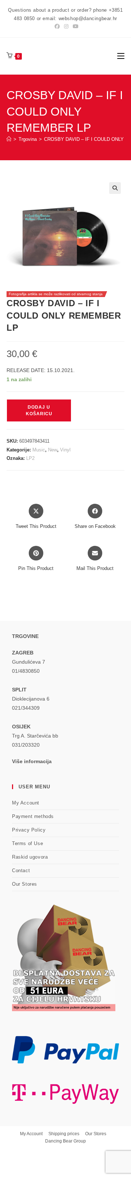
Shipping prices (63, 1133)
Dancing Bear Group (65, 1141)
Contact (21, 870)
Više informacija (32, 761)
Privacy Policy (28, 830)
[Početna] (9, 139)
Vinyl (65, 450)
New (52, 450)
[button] (115, 188)
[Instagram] (66, 26)
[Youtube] (75, 26)
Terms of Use (27, 843)
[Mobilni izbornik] (120, 56)
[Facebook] (57, 26)
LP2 (30, 458)
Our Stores (24, 884)
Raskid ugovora (30, 857)
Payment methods (33, 816)
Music (38, 450)
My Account (25, 803)
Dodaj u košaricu (39, 410)
